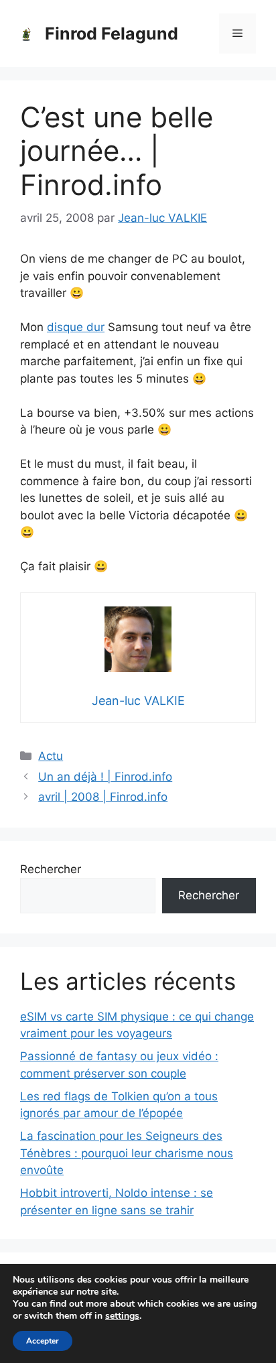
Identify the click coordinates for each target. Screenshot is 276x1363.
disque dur (76, 327)
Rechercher (50, 869)
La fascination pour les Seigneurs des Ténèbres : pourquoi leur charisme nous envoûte (126, 1153)
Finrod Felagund (111, 33)
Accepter (42, 1341)
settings (122, 1316)
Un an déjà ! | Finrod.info (105, 776)
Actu (50, 756)
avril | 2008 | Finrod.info (102, 796)
